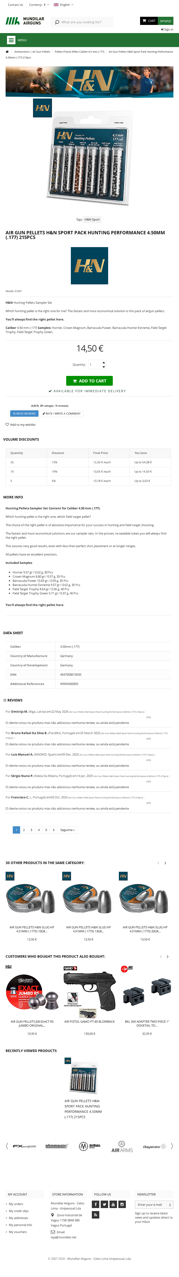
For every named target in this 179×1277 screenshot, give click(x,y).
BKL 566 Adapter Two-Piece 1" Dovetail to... (147, 1023)
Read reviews (26, 413)
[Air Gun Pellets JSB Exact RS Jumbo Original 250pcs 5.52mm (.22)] (32, 991)
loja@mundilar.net (63, 1237)
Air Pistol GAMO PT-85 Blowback (89, 1021)
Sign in (168, 29)
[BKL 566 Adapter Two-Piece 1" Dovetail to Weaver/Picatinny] (147, 991)
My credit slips (19, 1211)
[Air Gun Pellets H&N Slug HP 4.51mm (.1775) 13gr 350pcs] (88, 898)
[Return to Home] (7, 52)
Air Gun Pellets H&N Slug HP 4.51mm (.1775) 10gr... (32, 929)
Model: (10, 291)
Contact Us (15, 5)
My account (17, 1194)
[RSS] (95, 1215)
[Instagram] (122, 1204)
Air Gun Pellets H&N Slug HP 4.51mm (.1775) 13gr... (88, 929)
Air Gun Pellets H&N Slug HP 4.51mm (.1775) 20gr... (145, 929)
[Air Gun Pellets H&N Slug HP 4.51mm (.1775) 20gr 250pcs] (145, 898)
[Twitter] (104, 1204)
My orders (16, 1204)
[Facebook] (95, 1204)
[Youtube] (113, 1204)
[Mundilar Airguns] (25, 21)
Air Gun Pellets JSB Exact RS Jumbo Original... (32, 1023)
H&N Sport (92, 219)
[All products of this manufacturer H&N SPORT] (89, 265)
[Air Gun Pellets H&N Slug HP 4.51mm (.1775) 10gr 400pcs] (32, 898)
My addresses (18, 1218)
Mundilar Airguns (79, 1259)
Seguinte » (67, 830)
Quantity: (79, 364)
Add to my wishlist (23, 424)
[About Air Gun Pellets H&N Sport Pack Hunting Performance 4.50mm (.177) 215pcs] (84, 1077)
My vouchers (18, 1232)
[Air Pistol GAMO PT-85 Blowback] (89, 991)
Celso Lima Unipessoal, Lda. (112, 1259)
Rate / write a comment (63, 413)
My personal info (20, 1225)
